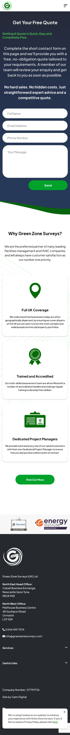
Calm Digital (19, 697)
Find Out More (35, 479)
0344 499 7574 (14, 629)
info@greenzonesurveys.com (23, 636)
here (55, 721)
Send (48, 185)
